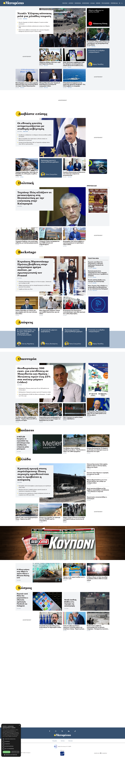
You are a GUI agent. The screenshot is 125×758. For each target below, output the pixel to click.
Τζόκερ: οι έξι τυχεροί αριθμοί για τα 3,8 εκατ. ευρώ (74, 577)
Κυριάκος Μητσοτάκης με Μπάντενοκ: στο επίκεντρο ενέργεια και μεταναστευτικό (74, 173)
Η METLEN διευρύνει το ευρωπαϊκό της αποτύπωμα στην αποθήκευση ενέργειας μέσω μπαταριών (23, 443)
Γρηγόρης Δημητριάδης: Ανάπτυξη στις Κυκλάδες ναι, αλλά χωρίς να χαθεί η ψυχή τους (27, 173)
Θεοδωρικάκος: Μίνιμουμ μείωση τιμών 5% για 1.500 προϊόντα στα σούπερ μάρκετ (96, 413)
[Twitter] (62, 731)
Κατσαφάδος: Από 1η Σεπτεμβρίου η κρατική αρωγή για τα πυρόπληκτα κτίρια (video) (73, 243)
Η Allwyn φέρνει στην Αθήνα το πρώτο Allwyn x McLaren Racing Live (23, 573)
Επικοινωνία (70, 740)
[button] (11, 754)
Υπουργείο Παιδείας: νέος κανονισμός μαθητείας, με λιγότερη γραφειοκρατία (27, 242)
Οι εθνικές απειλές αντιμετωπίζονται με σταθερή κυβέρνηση (30, 126)
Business (26, 430)
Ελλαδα (92, 3)
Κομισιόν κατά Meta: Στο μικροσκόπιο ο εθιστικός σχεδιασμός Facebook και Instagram (95, 264)
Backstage (27, 252)
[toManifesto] (14, 3)
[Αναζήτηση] (121, 3)
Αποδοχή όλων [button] (6, 752)
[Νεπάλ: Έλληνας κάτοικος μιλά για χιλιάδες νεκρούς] (62, 27)
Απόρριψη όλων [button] (15, 752)
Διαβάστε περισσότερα (12, 736)
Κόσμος (25, 588)
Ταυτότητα (63, 740)
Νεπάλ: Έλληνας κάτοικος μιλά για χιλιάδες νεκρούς (34, 15)
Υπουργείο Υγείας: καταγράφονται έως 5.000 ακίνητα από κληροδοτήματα (49, 243)
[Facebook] (49, 731)
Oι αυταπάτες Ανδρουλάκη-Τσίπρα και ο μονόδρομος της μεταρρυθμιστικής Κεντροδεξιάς (98, 43)
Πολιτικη (64, 3)
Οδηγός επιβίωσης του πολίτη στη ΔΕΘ (96, 11)
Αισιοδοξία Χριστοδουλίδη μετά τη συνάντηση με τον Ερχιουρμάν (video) (50, 626)
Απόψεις (25, 322)
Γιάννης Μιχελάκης (28, 344)
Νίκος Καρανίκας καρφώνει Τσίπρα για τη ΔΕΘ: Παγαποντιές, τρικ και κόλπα (49, 312)
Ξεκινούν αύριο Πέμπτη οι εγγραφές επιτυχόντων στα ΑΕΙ (97, 473)
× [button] (19, 725)
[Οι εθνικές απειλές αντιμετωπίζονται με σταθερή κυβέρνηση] (62, 137)
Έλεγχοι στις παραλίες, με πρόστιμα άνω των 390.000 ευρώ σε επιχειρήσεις (49, 519)
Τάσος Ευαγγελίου (51, 174)
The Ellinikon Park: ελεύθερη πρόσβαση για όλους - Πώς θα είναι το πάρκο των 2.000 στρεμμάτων (74, 450)
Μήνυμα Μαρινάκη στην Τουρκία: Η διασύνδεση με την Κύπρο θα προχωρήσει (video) (49, 84)
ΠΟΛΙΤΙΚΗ (46, 65)
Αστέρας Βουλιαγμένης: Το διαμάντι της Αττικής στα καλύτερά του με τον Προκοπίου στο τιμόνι (97, 450)
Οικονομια (78, 3)
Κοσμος (98, 3)
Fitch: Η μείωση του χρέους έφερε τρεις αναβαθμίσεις (73, 418)
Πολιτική (26, 183)
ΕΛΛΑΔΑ (21, 176)
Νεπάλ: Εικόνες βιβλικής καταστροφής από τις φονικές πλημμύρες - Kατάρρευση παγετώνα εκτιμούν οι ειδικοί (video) (97, 628)
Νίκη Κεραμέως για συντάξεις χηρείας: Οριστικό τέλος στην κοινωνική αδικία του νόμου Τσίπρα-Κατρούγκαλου (27, 84)
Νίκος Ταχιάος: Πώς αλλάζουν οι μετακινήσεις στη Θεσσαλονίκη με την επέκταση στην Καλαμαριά (98, 287)
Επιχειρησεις (85, 3)
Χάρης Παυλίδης (98, 64)
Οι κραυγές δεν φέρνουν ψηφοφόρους (49, 330)
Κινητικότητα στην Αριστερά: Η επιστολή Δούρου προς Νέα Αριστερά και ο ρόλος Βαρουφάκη (74, 312)
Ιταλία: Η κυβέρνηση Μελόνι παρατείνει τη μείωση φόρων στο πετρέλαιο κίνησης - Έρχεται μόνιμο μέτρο (73, 628)
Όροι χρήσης (54, 740)
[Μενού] (119, 3)
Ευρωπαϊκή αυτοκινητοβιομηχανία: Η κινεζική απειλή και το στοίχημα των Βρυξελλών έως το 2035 (50, 418)
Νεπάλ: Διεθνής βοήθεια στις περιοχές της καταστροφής (96, 280)
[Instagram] (55, 731)
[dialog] (11, 740)
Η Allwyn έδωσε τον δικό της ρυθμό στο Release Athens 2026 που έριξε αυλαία (97, 578)
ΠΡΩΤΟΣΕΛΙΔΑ (114, 3)
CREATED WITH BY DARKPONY (100, 753)
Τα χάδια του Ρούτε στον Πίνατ (25, 289)
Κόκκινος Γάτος (100, 23)
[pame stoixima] (62, 543)
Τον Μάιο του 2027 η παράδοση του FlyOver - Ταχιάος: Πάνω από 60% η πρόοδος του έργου (26, 418)
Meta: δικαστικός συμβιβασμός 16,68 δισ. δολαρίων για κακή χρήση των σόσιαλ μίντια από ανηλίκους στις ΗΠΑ (73, 65)
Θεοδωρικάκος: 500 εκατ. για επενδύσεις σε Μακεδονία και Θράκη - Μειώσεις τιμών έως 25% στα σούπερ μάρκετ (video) (34, 375)
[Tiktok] (75, 731)
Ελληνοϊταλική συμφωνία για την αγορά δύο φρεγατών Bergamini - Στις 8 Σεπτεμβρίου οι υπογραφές (74, 84)
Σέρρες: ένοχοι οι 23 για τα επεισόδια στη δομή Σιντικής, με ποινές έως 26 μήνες (74, 519)
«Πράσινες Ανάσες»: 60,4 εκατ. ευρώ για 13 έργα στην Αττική (50, 63)
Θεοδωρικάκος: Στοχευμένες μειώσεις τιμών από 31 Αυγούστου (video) (35, 392)
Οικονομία (27, 359)
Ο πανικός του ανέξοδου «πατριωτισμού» (96, 51)
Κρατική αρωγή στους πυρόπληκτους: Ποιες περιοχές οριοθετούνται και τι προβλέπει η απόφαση (98, 273)
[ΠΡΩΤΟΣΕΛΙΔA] (98, 200)
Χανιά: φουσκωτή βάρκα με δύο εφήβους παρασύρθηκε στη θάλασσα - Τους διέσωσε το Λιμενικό (98, 490)
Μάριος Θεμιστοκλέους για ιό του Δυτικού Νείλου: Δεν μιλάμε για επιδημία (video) (97, 481)
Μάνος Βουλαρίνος (51, 344)
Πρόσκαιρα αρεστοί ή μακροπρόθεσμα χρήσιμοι (50, 161)
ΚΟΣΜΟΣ (25, 18)
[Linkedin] (68, 731)
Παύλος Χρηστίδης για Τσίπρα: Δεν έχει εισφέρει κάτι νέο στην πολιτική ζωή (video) (26, 312)
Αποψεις (71, 3)
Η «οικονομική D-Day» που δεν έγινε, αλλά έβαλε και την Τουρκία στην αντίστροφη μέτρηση (26, 332)
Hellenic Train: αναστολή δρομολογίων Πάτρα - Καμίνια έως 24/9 (27, 518)
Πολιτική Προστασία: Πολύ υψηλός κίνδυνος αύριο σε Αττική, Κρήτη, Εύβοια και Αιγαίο (97, 465)
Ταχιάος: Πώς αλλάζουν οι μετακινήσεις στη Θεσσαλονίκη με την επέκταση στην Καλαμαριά (34, 198)
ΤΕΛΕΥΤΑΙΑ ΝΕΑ (93, 258)
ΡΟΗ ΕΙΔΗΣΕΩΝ (105, 3)
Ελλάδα (24, 459)
